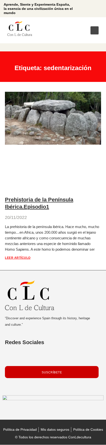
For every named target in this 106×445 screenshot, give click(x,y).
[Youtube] (93, 9)
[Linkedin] (84, 9)
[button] (94, 30)
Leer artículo (18, 258)
